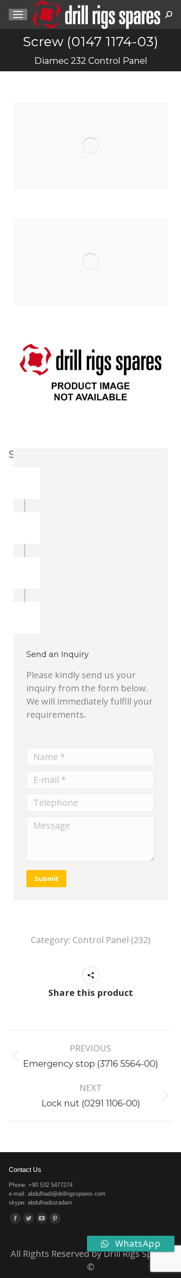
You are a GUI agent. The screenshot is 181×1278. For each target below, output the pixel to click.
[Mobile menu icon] (18, 14)
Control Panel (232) (111, 940)
